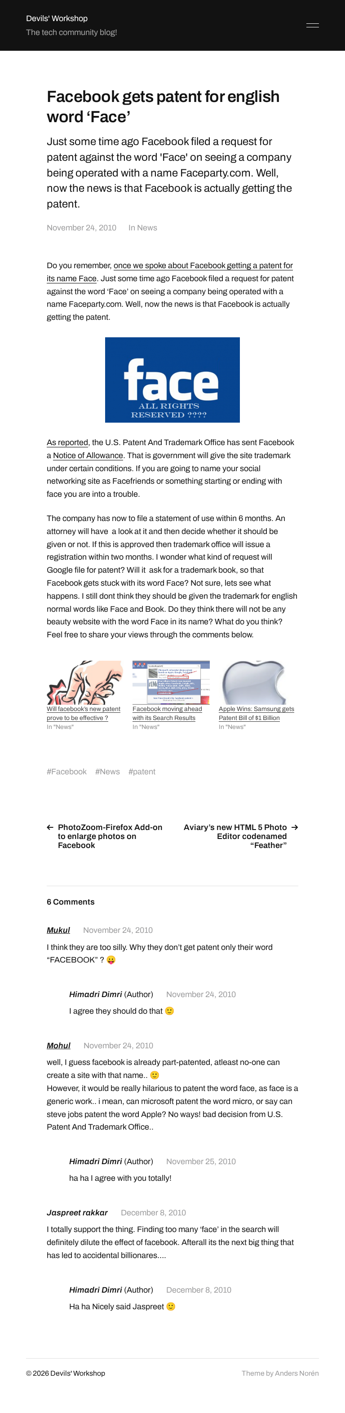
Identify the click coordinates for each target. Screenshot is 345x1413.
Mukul (58, 930)
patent (144, 771)
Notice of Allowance (88, 455)
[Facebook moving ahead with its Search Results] (171, 683)
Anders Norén (297, 1373)
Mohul (59, 1045)
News (147, 227)
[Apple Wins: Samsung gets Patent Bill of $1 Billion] (257, 683)
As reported (67, 442)
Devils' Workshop (57, 18)
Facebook (69, 771)
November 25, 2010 (201, 1161)
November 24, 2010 (81, 227)
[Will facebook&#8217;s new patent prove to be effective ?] (85, 683)
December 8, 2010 (153, 1212)
